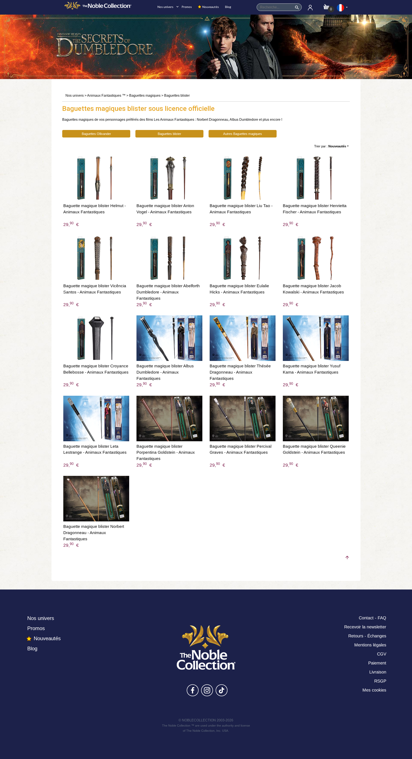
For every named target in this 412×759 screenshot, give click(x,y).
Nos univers (167, 7)
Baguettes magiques (145, 95)
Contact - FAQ (372, 617)
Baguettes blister (177, 95)
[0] (326, 5)
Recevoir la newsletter (365, 627)
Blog (227, 7)
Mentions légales (370, 645)
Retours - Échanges (367, 636)
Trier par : (330, 146)
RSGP (380, 681)
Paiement (377, 663)
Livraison (377, 672)
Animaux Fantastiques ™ (106, 95)
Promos (186, 7)
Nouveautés (210, 7)
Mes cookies (374, 690)
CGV (381, 654)
